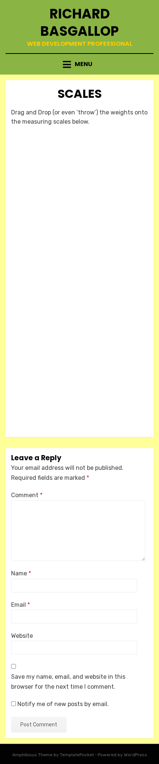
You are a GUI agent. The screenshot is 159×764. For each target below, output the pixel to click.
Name (21, 573)
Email (20, 604)
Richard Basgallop (79, 22)
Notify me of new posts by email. (63, 704)
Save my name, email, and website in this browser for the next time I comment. (68, 681)
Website (22, 635)
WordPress (135, 754)
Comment (27, 495)
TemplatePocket (77, 754)
